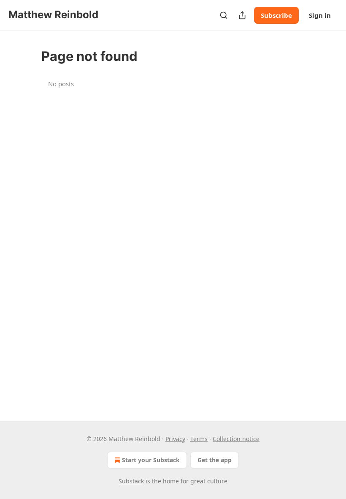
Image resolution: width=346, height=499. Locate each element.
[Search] (223, 15)
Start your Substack (151, 460)
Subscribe (276, 15)
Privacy (175, 439)
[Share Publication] (242, 15)
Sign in (320, 15)
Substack (131, 481)
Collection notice (236, 439)
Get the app (214, 460)
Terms (199, 439)
